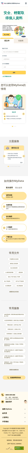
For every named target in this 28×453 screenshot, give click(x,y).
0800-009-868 (10, 395)
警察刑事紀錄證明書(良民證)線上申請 (15, 158)
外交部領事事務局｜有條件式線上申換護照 (14, 320)
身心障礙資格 (20, 285)
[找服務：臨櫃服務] (15, 126)
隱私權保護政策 (17, 440)
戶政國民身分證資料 (14, 259)
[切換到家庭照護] (11, 166)
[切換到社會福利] (12, 166)
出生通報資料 (8, 285)
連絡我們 (8, 402)
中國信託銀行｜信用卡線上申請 (14, 325)
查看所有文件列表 (14, 291)
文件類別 (4, 56)
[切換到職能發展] (19, 166)
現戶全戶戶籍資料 (20, 281)
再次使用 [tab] (18, 187)
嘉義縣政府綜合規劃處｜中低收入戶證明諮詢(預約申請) (13, 344)
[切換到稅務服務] (15, 166)
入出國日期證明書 (9, 272)
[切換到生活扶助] (9, 166)
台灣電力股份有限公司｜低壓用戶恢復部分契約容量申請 (13, 350)
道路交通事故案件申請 (13, 155)
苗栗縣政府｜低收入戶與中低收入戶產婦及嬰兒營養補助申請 (13, 362)
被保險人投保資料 (14, 263)
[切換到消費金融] (18, 166)
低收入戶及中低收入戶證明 (14, 276)
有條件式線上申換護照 (13, 153)
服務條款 (9, 440)
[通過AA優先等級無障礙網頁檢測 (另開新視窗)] (19, 448)
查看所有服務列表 (14, 369)
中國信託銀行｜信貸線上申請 (14, 329)
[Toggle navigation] (26, 3)
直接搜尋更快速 (15, 378)
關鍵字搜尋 (5, 48)
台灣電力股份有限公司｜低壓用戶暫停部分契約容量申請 (13, 356)
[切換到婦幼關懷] (16, 166)
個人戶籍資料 (7, 281)
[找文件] (12, 126)
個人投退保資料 (14, 268)
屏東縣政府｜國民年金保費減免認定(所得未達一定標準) (14, 338)
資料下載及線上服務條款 (14, 444)
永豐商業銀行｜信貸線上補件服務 (14, 333)
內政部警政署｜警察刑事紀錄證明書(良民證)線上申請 (14, 315)
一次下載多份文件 (6, 76)
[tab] (7, 40)
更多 (21, 162)
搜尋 (14, 72)
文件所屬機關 (5, 63)
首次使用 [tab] (9, 187)
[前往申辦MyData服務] (14, 30)
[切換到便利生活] (8, 166)
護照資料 (21, 272)
